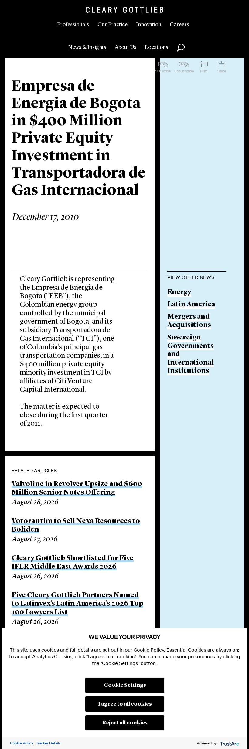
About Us (125, 47)
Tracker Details (48, 743)
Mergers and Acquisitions (189, 321)
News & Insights (87, 47)
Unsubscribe (184, 71)
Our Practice (112, 24)
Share (221, 71)
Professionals (73, 24)
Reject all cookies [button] (125, 723)
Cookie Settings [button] (125, 685)
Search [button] (181, 48)
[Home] (124, 10)
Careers (179, 24)
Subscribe (163, 71)
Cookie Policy (21, 743)
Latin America (191, 304)
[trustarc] (228, 743)
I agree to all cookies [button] (125, 704)
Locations (156, 47)
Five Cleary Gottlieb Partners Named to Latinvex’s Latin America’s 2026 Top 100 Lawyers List (77, 604)
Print (203, 71)
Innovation (148, 24)
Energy (179, 292)
